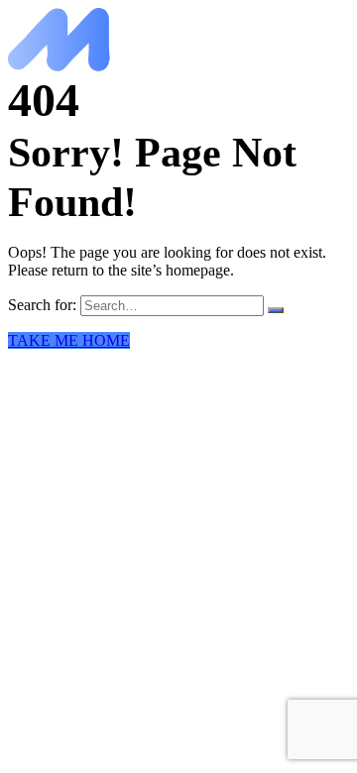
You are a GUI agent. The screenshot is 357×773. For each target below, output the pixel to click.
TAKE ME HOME (69, 340)
